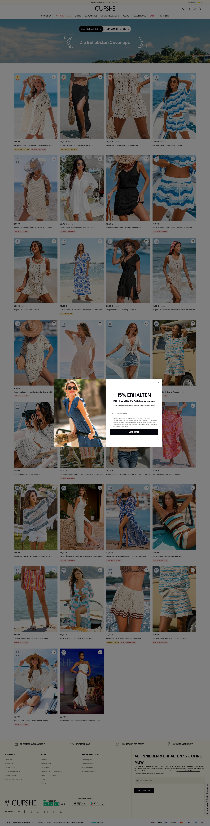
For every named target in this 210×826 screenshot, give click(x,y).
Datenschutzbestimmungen (140, 425)
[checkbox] (111, 419)
